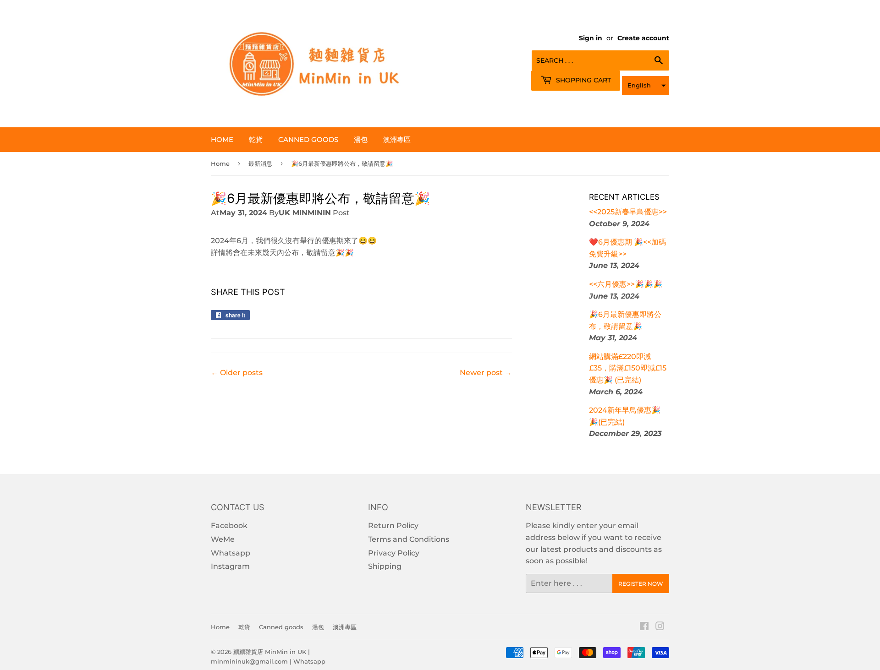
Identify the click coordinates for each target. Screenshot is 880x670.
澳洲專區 (397, 139)
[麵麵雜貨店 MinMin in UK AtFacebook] (644, 627)
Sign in (590, 38)
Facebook (229, 525)
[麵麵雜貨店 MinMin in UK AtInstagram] (660, 627)
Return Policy (393, 525)
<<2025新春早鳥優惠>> (628, 211)
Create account (643, 38)
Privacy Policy (393, 553)
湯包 (361, 139)
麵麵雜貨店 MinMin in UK (269, 651)
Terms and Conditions (408, 539)
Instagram (230, 566)
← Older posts (237, 372)
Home (222, 139)
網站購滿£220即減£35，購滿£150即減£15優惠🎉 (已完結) (627, 368)
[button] (645, 85)
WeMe (223, 539)
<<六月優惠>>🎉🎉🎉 (625, 284)
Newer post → (486, 372)
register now (640, 583)
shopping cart (582, 80)
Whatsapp (230, 553)
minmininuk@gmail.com (249, 661)
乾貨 (256, 139)
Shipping (385, 566)
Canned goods (308, 139)
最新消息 (260, 163)
